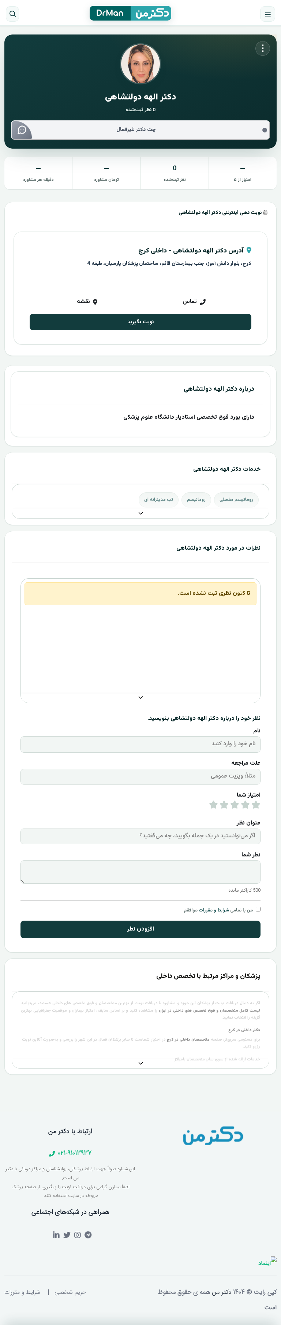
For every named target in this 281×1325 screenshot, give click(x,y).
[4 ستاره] (224, 806)
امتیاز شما (249, 795)
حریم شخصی (70, 1292)
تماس (190, 301)
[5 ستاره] (213, 806)
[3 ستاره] (234, 806)
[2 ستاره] (245, 806)
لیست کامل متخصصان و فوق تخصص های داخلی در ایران (209, 1011)
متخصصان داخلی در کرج (188, 1040)
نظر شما (251, 855)
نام (257, 731)
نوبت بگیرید (140, 322)
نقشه (83, 301)
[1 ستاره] (256, 806)
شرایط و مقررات (214, 910)
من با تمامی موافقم (218, 910)
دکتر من (220, 1292)
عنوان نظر (249, 823)
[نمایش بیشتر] (140, 513)
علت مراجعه (246, 763)
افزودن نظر (140, 929)
